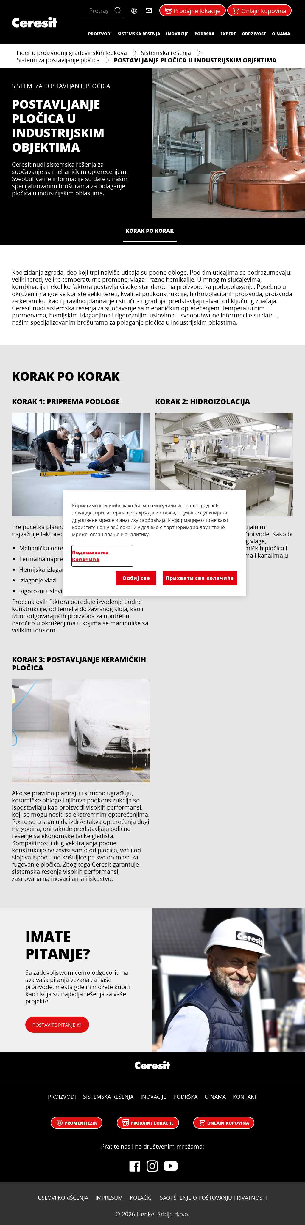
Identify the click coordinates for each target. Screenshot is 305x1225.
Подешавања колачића (90, 556)
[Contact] (148, 10)
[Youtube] (170, 1166)
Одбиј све (136, 577)
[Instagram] (152, 1166)
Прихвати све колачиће (200, 577)
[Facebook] (135, 1166)
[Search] (119, 11)
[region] (154, 543)
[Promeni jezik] (134, 10)
